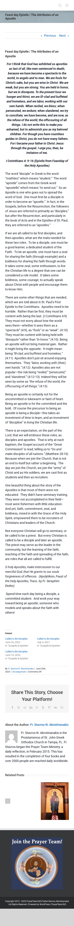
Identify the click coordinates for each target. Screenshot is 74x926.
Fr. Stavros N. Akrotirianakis (21, 668)
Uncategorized (19, 672)
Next (62, 35)
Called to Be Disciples (16, 638)
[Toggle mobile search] (60, 5)
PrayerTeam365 (58, 904)
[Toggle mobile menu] (67, 5)
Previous (50, 35)
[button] (7, 801)
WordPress (45, 904)
